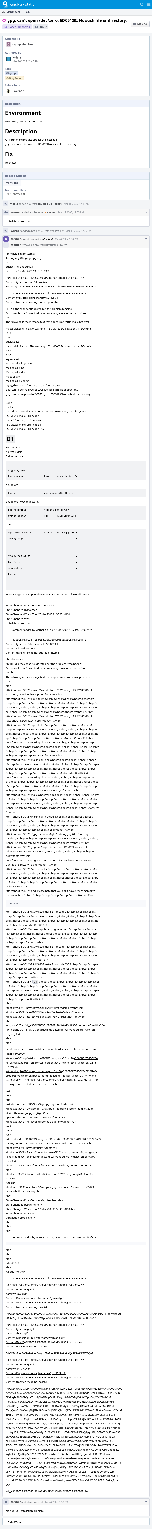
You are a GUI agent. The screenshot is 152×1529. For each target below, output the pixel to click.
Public (43, 27)
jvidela (16, 57)
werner (18, 91)
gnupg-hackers (22, 44)
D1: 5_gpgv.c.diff (15, 194)
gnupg (41, 204)
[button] (148, 4)
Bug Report (54, 204)
